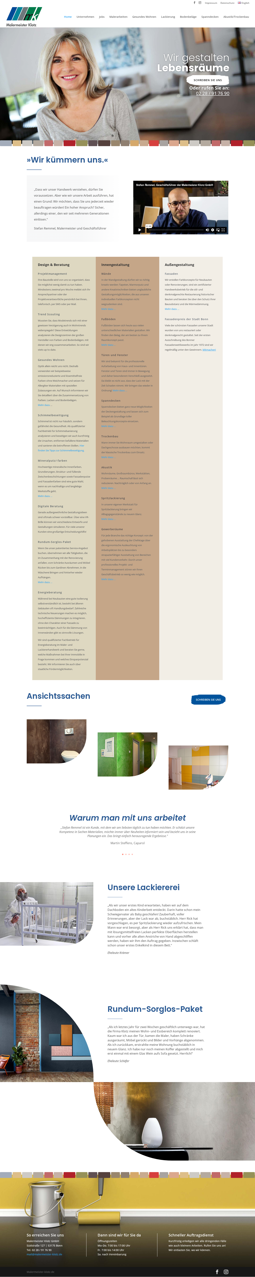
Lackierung (168, 17)
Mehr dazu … (45, 496)
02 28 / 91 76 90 (212, 93)
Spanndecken (210, 17)
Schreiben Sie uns (208, 80)
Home (68, 17)
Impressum (211, 3)
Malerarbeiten (118, 17)
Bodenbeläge (188, 17)
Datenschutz (227, 3)
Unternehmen (85, 17)
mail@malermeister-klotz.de (44, 1254)
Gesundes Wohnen (144, 17)
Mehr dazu (44, 405)
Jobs (102, 17)
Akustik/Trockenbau (236, 17)
